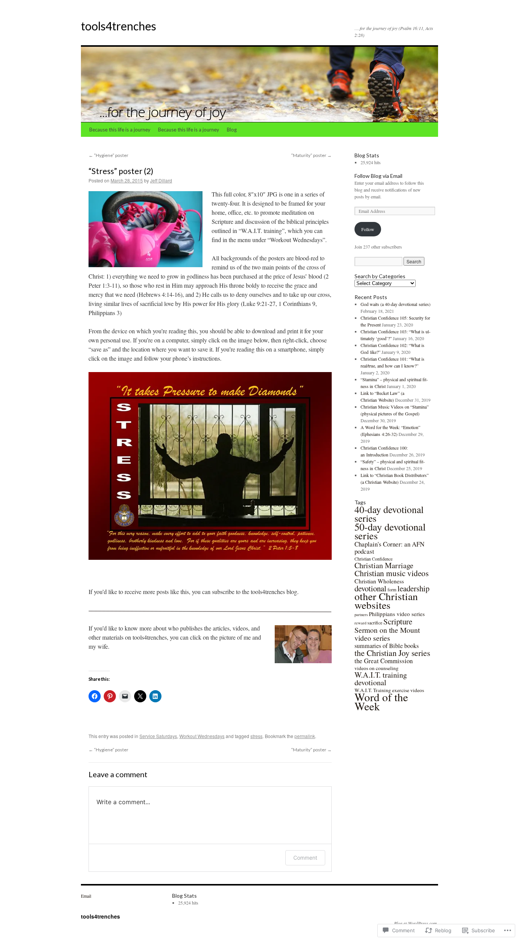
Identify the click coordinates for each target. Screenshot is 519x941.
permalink (304, 736)
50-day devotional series (390, 531)
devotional (370, 588)
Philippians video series (397, 614)
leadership (413, 588)
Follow (367, 229)
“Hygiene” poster (108, 155)
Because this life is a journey (119, 130)
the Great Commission (383, 660)
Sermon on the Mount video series (387, 634)
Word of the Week (381, 701)
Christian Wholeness (379, 581)
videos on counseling (376, 668)
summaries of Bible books (386, 646)
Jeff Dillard (161, 180)
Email (86, 896)
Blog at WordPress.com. (416, 923)
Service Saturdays (158, 736)
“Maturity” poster (311, 155)
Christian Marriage (383, 565)
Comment (305, 857)
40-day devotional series (389, 513)
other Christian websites (386, 600)
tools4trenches (118, 26)
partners (361, 614)
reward (360, 623)
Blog (232, 130)
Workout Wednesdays (202, 736)
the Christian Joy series (392, 652)
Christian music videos (391, 572)
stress (256, 736)
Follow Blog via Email (378, 176)
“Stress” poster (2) (121, 171)
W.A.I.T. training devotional (380, 679)
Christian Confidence (373, 559)
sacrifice (374, 622)
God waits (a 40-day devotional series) (395, 304)
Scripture (397, 621)
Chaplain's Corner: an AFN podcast (389, 548)
